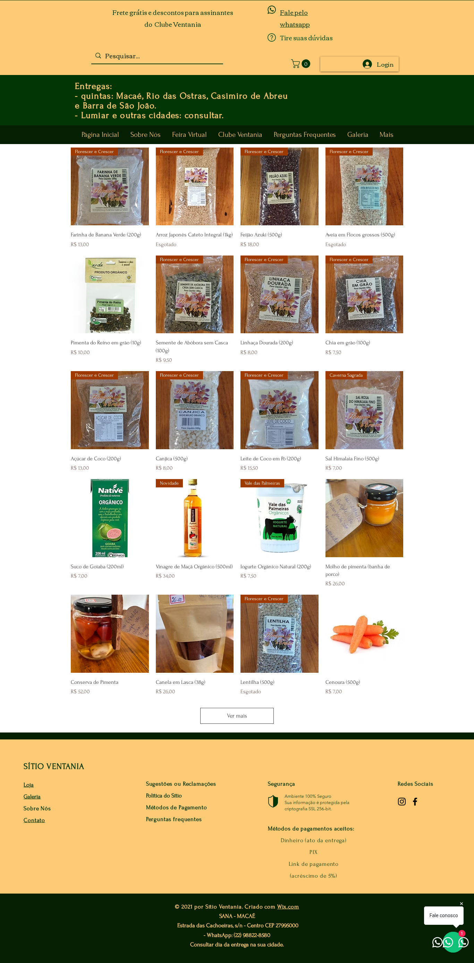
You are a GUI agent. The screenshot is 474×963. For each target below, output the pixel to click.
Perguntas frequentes (174, 819)
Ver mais (237, 715)
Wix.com (288, 906)
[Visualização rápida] (110, 295)
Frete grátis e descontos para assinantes (172, 12)
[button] (301, 63)
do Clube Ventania (172, 24)
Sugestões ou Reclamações (181, 783)
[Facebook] (415, 801)
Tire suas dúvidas (306, 37)
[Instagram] (402, 801)
